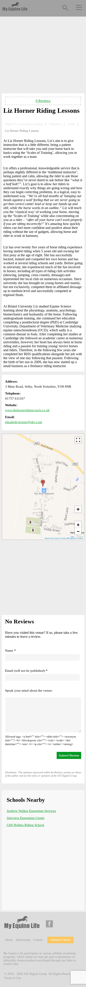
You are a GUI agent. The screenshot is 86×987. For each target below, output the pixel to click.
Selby (71, 124)
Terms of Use (12, 978)
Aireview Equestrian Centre (26, 818)
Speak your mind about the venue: (28, 690)
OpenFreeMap (60, 538)
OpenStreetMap (76, 538)
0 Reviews (43, 101)
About (9, 940)
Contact (38, 940)
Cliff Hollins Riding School (25, 825)
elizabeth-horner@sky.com (23, 422)
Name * (10, 650)
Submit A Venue (60, 940)
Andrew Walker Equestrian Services (31, 811)
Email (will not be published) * (26, 670)
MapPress (49, 538)
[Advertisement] (43, 56)
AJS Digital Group (35, 973)
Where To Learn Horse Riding (24, 124)
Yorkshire (55, 124)
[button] (43, 483)
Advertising (23, 940)
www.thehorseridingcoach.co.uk (27, 410)
